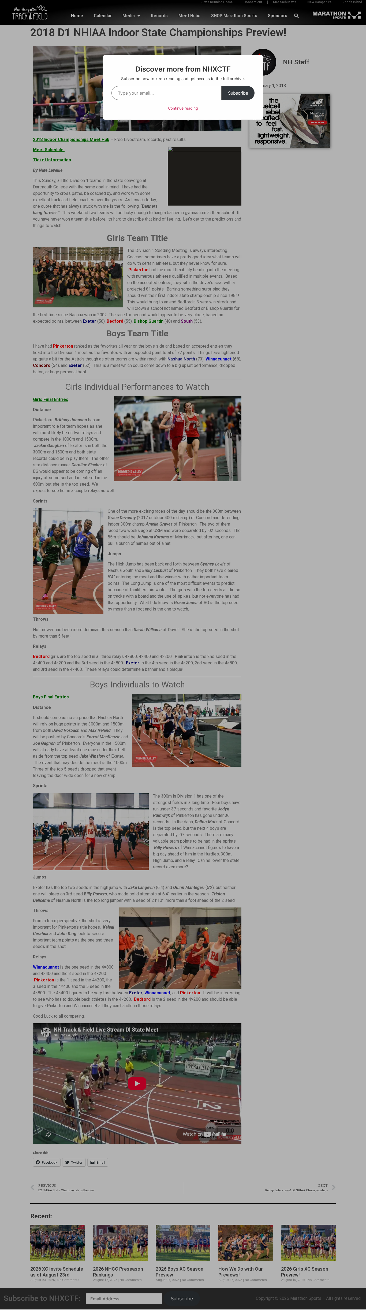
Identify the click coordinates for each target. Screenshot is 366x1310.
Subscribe (238, 93)
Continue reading (183, 108)
